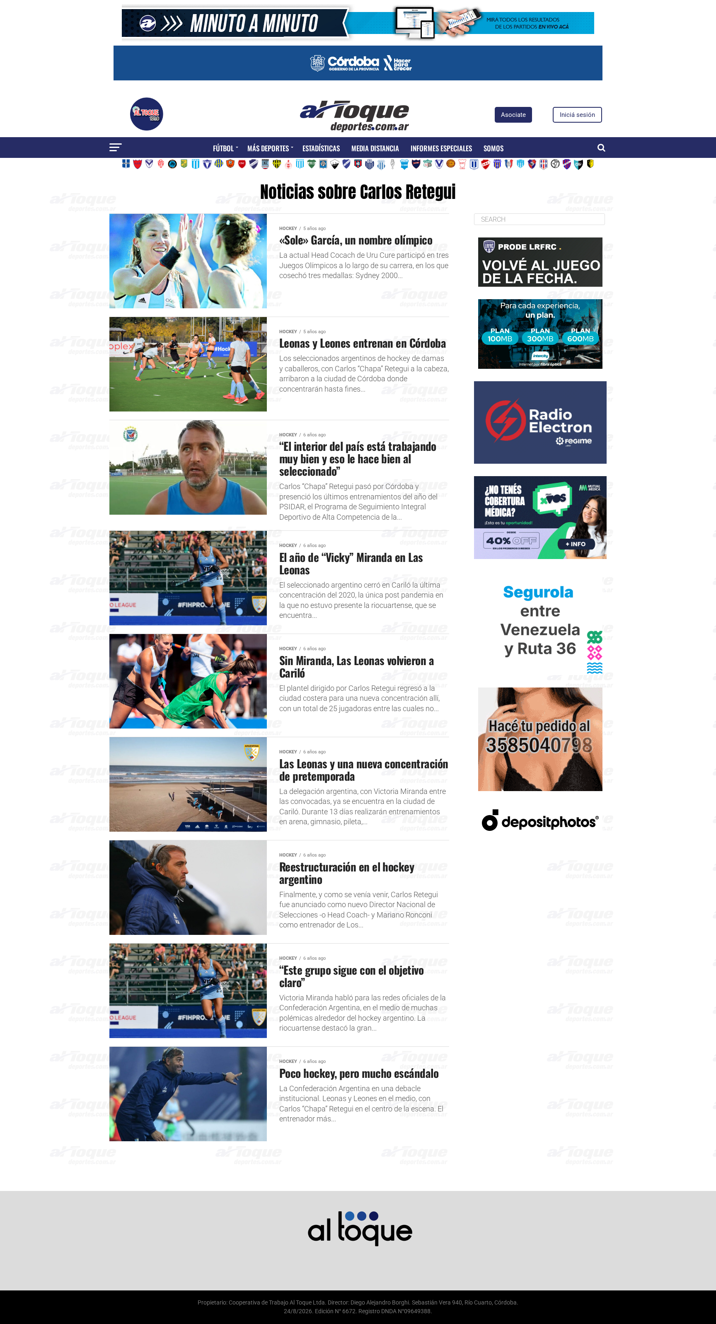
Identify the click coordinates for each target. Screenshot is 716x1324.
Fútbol (223, 148)
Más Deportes (268, 148)
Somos (493, 148)
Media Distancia (375, 148)
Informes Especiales (441, 148)
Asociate (513, 115)
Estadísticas (321, 148)
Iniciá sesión (577, 115)
